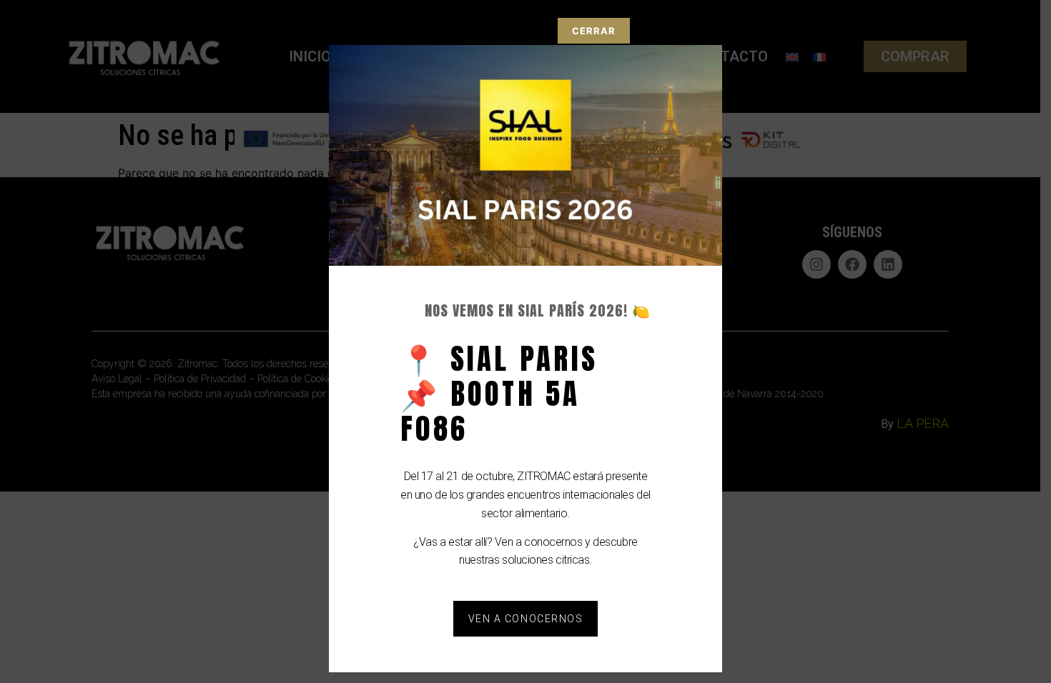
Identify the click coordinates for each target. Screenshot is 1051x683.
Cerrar (594, 30)
